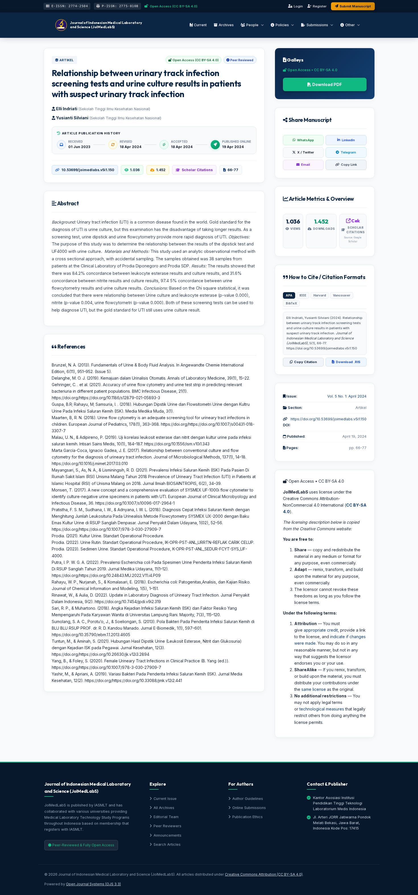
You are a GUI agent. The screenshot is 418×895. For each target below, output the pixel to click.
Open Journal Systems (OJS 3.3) (93, 884)
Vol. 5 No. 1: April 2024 (347, 396)
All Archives (164, 808)
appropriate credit (321, 630)
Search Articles (167, 844)
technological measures (321, 708)
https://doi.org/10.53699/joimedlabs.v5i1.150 (329, 419)
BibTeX (291, 303)
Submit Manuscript (355, 6)
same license (313, 689)
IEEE (302, 295)
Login (298, 6)
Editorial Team (166, 817)
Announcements (167, 835)
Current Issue (165, 798)
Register (319, 6)
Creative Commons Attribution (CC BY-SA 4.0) (264, 874)
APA (289, 295)
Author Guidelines (247, 798)
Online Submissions (249, 808)
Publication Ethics (247, 817)
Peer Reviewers (167, 826)
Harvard (319, 295)
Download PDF (326, 84)
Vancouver (341, 295)
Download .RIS (348, 362)
